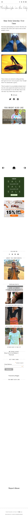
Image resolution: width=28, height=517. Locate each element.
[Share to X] (10, 99)
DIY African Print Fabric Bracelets (14, 305)
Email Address (14, 364)
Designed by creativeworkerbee (14, 514)
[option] (14, 116)
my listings (14, 353)
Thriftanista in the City (12, 511)
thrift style (15, 95)
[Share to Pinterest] (17, 99)
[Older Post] (25, 168)
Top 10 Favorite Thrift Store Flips (14, 120)
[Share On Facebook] (14, 99)
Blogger (17, 375)
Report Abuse (14, 488)
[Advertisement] (14, 147)
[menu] (2, 2)
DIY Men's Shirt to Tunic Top (14, 347)
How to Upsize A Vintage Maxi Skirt (14, 326)
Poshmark (11, 355)
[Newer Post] (3, 168)
